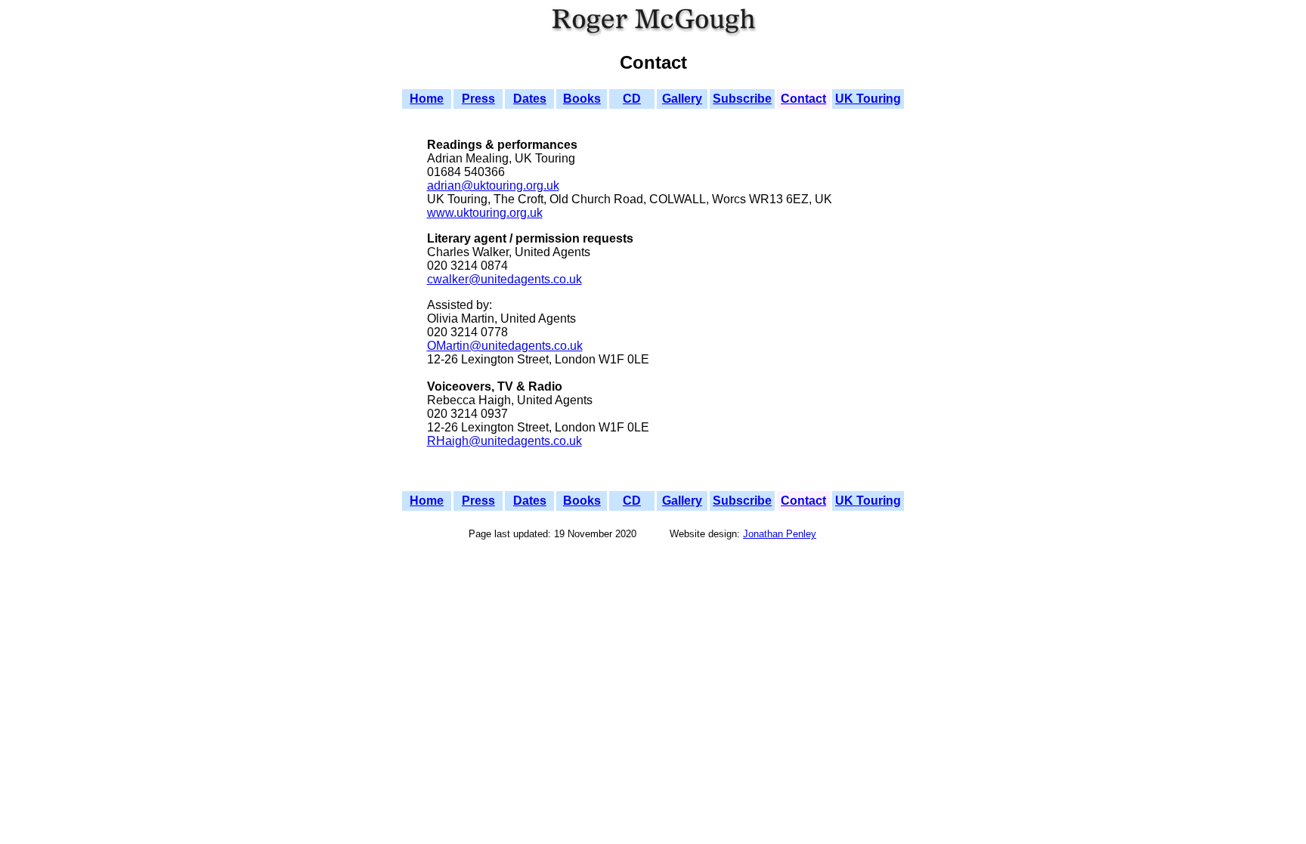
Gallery (682, 98)
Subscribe (742, 98)
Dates (529, 98)
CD (632, 98)
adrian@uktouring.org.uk (493, 185)
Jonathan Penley (779, 533)
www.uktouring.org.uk (485, 212)
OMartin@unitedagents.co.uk (505, 345)
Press (478, 98)
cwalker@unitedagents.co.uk (504, 279)
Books (582, 98)
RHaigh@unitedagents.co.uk (504, 440)
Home (427, 98)
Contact (803, 98)
